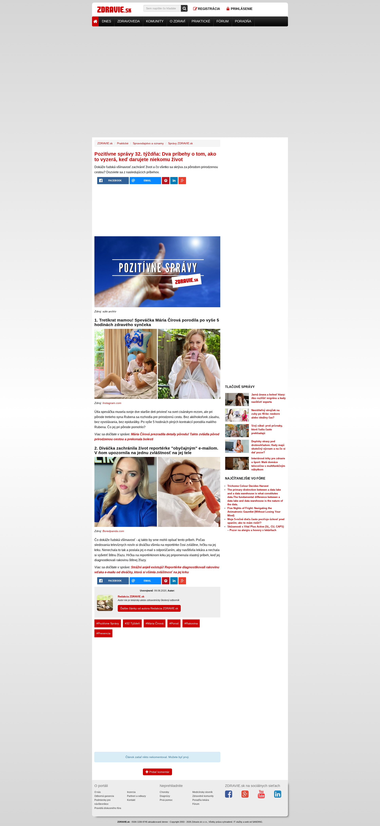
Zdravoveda (128, 21)
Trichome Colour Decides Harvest (247, 485)
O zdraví (177, 21)
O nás (97, 792)
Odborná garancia (104, 796)
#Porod (174, 623)
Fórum (223, 21)
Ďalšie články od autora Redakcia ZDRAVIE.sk (149, 608)
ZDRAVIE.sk (105, 143)
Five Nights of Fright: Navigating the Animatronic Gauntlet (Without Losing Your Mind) (253, 512)
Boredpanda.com (113, 531)
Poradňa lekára (200, 800)
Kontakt (131, 800)
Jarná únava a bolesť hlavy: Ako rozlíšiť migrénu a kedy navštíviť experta (268, 398)
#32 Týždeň (132, 623)
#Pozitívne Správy (107, 623)
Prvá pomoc (166, 800)
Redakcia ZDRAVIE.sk (131, 596)
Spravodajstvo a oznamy (148, 143)
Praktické (201, 21)
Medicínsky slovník (202, 792)
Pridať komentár (158, 771)
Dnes (106, 21)
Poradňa (243, 21)
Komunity (154, 21)
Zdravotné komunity (203, 796)
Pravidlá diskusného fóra (107, 808)
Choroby (164, 792)
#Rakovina (191, 623)
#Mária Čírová (154, 623)
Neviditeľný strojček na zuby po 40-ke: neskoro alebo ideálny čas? (265, 414)
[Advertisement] (190, 54)
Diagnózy (165, 796)
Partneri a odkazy (136, 796)
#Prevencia (103, 633)
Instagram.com (112, 403)
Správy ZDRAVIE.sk (180, 143)
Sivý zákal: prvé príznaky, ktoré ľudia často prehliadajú (267, 429)
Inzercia (131, 792)
